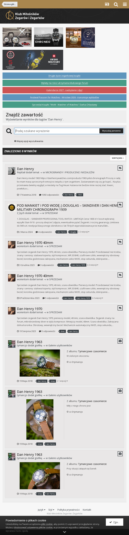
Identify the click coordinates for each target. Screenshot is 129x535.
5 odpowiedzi (52, 298)
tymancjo (22, 345)
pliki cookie (47, 524)
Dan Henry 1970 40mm (35, 242)
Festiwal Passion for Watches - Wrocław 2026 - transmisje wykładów (64, 97)
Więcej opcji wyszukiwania (29, 141)
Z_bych (21, 213)
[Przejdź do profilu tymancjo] (11, 344)
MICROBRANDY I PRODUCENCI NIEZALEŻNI (70, 172)
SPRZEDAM (51, 213)
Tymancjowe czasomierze (92, 351)
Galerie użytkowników (60, 345)
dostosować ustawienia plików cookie (33, 527)
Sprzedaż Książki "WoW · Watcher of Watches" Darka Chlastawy (64, 104)
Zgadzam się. (117, 522)
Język (41, 509)
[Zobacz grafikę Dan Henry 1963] (40, 362)
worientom (23, 246)
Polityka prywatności (68, 509)
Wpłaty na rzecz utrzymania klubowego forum (64, 82)
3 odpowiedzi (47, 265)
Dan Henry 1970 (29, 308)
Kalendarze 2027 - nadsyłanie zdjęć (64, 90)
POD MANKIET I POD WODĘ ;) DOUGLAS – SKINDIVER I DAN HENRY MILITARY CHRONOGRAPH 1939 (68, 207)
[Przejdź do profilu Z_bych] (11, 207)
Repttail (21, 172)
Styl (50, 509)
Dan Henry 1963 (29, 342)
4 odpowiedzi (45, 231)
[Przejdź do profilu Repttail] (11, 171)
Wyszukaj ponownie (111, 131)
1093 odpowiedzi (50, 194)
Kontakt (87, 509)
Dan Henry (25, 169)
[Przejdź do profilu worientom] (11, 244)
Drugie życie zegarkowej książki (64, 75)
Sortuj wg (117, 158)
